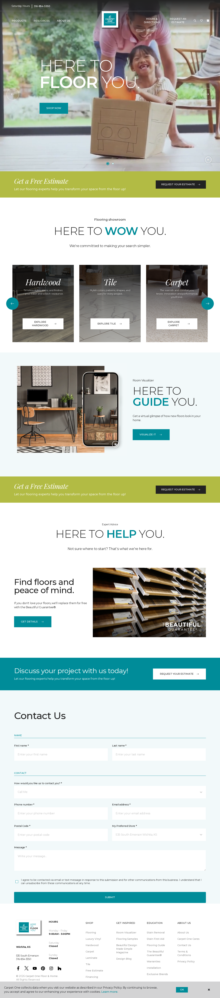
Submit (110, 897)
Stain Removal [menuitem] (156, 932)
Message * (20, 847)
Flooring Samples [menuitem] (127, 938)
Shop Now (53, 108)
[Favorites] (201, 21)
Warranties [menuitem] (153, 961)
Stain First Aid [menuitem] (155, 938)
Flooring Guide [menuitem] (156, 945)
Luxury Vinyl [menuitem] (93, 938)
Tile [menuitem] (88, 964)
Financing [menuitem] (92, 976)
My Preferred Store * (124, 826)
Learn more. (109, 991)
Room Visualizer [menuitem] (126, 932)
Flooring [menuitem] (91, 932)
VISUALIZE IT (148, 434)
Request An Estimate (178, 20)
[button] (195, 21)
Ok (182, 989)
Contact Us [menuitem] (184, 945)
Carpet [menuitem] (90, 951)
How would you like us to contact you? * (38, 783)
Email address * (121, 804)
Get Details (29, 621)
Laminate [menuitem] (91, 957)
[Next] (207, 94)
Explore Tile (106, 323)
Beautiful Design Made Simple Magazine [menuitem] (126, 949)
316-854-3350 (42, 6)
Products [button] (19, 20)
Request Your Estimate (178, 184)
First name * (21, 745)
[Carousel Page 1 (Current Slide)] (107, 163)
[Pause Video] (208, 159)
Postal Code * (22, 826)
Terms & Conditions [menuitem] (184, 953)
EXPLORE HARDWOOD (40, 323)
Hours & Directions (152, 20)
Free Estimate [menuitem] (94, 970)
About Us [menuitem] (183, 932)
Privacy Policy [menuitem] (186, 961)
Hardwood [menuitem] (92, 945)
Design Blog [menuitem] (123, 958)
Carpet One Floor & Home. (41, 976)
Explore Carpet (174, 323)
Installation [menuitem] (154, 967)
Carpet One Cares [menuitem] (188, 938)
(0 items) (208, 20)
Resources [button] (42, 20)
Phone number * (24, 804)
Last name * (119, 745)
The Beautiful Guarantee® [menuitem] (155, 953)
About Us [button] (63, 20)
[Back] (13, 94)
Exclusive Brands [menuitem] (157, 974)
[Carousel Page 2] (113, 163)
